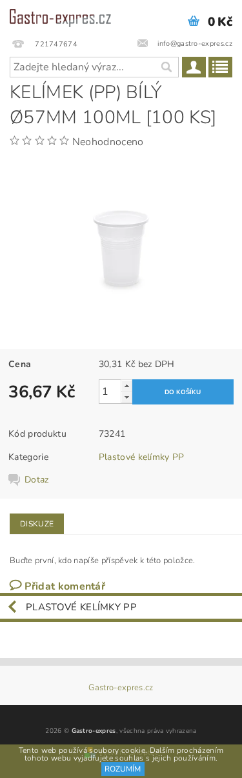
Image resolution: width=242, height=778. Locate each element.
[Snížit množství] (126, 397)
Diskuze (37, 524)
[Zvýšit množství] (126, 385)
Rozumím (123, 769)
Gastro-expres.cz (120, 688)
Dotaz (37, 480)
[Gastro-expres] (61, 17)
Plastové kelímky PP (142, 457)
